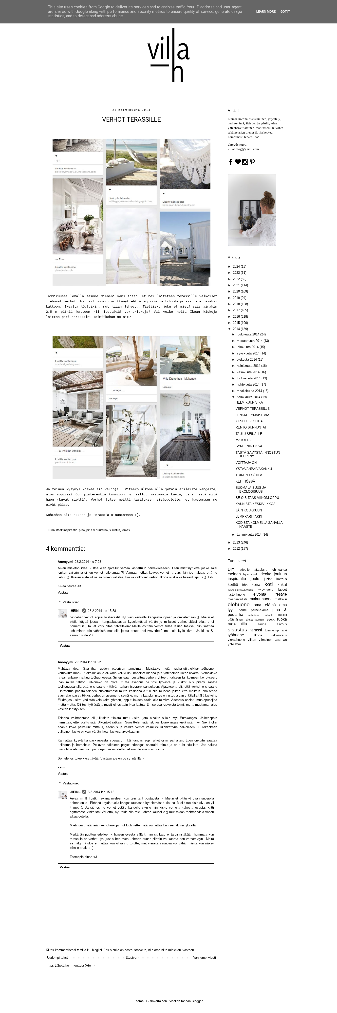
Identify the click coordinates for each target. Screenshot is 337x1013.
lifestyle (280, 594)
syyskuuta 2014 (249, 353)
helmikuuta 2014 (249, 397)
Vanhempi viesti (204, 957)
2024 (237, 266)
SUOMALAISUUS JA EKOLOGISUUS (251, 489)
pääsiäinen (235, 619)
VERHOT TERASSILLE (253, 408)
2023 (237, 272)
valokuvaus (279, 635)
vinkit (278, 640)
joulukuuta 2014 (248, 334)
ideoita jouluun (273, 574)
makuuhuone (261, 599)
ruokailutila (237, 624)
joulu (255, 579)
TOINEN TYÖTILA (249, 475)
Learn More (266, 11)
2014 (237, 329)
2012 (237, 548)
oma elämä (265, 605)
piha (82, 530)
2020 (237, 291)
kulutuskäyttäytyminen (240, 589)
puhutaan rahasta (260, 615)
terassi (126, 530)
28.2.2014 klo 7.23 (88, 562)
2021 (237, 285)
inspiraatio (70, 530)
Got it (285, 11)
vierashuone (236, 640)
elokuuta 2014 (247, 359)
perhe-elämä (259, 610)
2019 (237, 298)
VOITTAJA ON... (248, 463)
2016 (237, 316)
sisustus (114, 530)
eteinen (234, 574)
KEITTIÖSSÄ (245, 481)
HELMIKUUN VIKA (249, 402)
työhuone (236, 635)
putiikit (282, 614)
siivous (282, 624)
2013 (237, 542)
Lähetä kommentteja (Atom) (74, 965)
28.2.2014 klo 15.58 (102, 611)
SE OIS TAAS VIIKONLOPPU (257, 498)
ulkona (257, 635)
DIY (231, 569)
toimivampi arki (276, 630)
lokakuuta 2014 (248, 347)
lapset (282, 589)
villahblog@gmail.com (243, 149)
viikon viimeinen (260, 640)
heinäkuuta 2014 (249, 366)
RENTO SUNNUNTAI (251, 427)
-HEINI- (75, 611)
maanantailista (237, 599)
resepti (270, 619)
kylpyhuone (265, 589)
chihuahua (279, 569)
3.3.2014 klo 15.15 (101, 792)
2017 (237, 310)
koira (256, 585)
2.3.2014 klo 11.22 (88, 662)
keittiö (233, 585)
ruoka (282, 619)
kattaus (281, 579)
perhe (243, 610)
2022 (237, 279)
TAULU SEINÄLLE (249, 434)
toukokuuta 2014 (249, 378)
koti (268, 584)
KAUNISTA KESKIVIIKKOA (256, 504)
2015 (237, 323)
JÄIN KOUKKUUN (249, 510)
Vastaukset (71, 602)
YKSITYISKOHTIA (249, 421)
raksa (249, 619)
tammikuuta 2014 (249, 534)
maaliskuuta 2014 (250, 391)
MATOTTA (243, 440)
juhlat (268, 579)
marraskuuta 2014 (250, 341)
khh (244, 585)
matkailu (281, 599)
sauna (262, 624)
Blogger (197, 1001)
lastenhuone (236, 594)
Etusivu (131, 957)
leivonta (259, 594)
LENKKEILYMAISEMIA (252, 415)
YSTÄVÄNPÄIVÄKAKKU (254, 469)
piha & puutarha (97, 530)
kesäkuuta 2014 (249, 372)
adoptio (245, 569)
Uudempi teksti (58, 957)
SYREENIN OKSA (249, 446)
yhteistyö (234, 644)
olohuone (239, 604)
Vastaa (63, 592)
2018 (237, 304)
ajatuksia (260, 569)
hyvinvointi (250, 574)
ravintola (259, 619)
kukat (282, 585)
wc (285, 640)
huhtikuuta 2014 (249, 384)
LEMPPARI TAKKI (249, 516)
